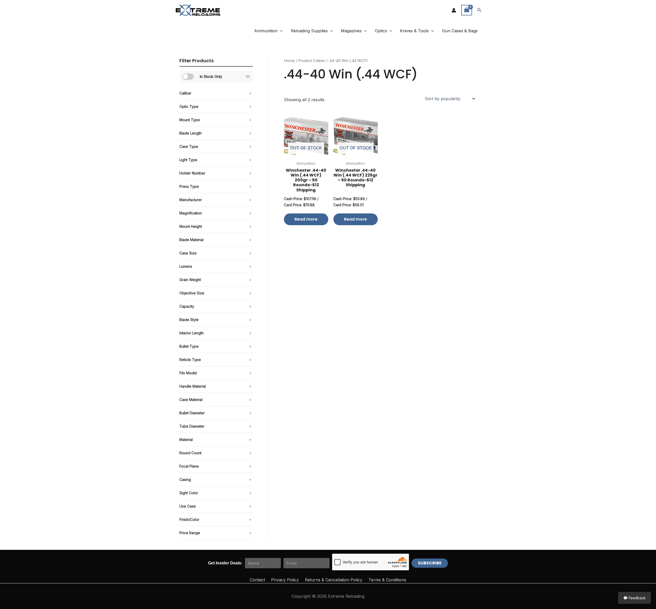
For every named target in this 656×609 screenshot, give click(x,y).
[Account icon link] (454, 10)
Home (289, 60)
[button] (479, 10)
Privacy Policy (285, 579)
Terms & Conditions (387, 579)
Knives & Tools (414, 30)
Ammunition (266, 30)
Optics (381, 30)
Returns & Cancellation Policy (333, 579)
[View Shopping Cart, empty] (466, 10)
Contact (257, 579)
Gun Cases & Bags (460, 30)
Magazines (351, 30)
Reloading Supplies (309, 30)
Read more (305, 219)
